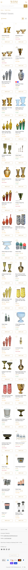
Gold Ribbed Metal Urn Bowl (7, 58)
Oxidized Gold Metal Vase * (6, 372)
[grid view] (22, 18)
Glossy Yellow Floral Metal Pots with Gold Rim (20, 300)
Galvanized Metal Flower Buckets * (6, 490)
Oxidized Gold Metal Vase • (6, 156)
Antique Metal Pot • (20, 58)
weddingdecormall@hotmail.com (10, 535)
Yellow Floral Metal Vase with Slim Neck (6, 132)
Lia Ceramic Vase (19, 348)
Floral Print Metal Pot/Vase (19, 84)
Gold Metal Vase (5, 35)
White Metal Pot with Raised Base (7, 420)
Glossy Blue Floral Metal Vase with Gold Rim (20, 228)
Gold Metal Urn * (19, 35)
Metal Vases (18, 251)
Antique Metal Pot (19, 202)
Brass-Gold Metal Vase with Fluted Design (20, 372)
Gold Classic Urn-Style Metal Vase (7, 108)
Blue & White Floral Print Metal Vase (6, 82)
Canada (13, 555)
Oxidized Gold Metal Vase (6, 274)
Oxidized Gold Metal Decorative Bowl (6, 443)
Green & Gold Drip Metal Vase (19, 132)
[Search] (25, 6)
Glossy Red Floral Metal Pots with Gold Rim (7, 396)
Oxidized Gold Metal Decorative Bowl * (20, 420)
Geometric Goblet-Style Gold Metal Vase (20, 396)
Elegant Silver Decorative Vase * (19, 513)
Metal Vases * (18, 155)
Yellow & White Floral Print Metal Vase (7, 299)
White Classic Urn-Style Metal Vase (19, 108)
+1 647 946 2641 (7, 538)
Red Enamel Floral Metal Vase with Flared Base (7, 228)
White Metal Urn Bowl (7, 251)
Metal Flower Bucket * (20, 466)
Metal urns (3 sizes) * (20, 443)
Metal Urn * (4, 513)
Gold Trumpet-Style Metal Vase (19, 179)
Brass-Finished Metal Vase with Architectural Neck (20, 275)
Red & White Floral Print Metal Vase (6, 348)
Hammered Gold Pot (6, 179)
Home (2, 10)
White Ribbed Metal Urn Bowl (20, 325)
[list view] (25, 18)
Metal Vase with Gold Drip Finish (7, 203)
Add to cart (7, 42)
